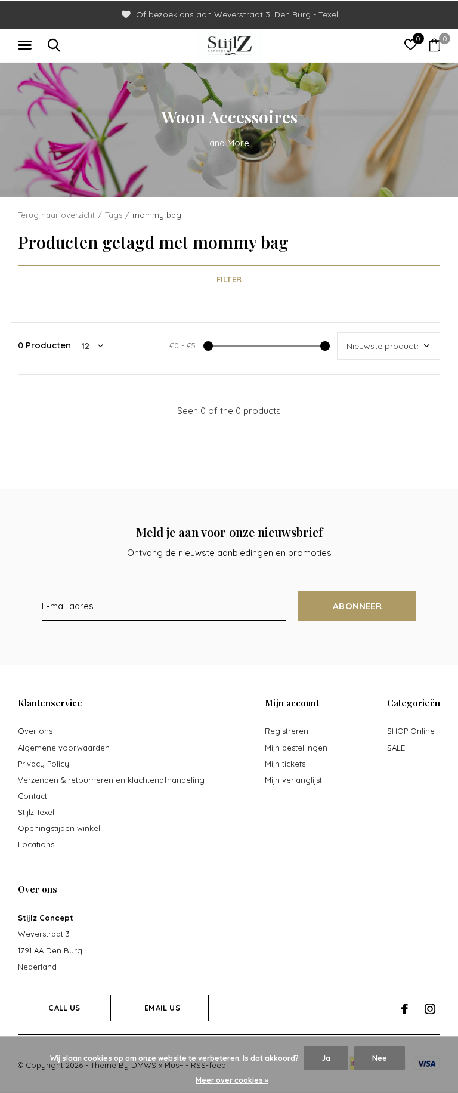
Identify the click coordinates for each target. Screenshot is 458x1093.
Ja (325, 1058)
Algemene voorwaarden (64, 747)
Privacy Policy (43, 763)
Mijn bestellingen (296, 747)
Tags (113, 215)
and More (229, 143)
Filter (229, 279)
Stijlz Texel (36, 812)
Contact (32, 796)
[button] (27, 45)
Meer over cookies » (232, 1080)
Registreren (286, 731)
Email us (162, 1007)
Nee (379, 1058)
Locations (36, 844)
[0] (434, 44)
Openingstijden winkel (59, 828)
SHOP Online (411, 731)
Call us (64, 1007)
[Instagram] (430, 1009)
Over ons (35, 731)
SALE (396, 747)
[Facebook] (404, 1009)
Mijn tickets (285, 763)
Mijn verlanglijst (293, 780)
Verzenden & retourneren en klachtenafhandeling (111, 780)
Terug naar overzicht (56, 215)
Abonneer (357, 606)
